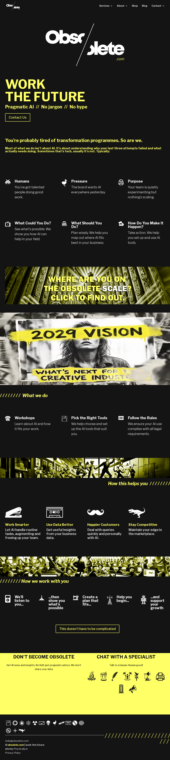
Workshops (25, 418)
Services (104, 6)
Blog (144, 6)
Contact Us (18, 117)
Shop (135, 6)
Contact (156, 6)
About (120, 6)
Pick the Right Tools (89, 418)
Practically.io (21, 748)
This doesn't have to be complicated (87, 629)
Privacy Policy (13, 752)
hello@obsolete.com (17, 740)
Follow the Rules (142, 418)
